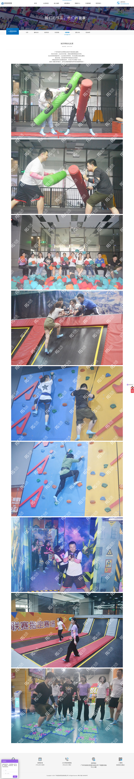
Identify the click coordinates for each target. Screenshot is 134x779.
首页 (35, 3)
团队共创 (77, 32)
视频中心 (77, 3)
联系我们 (98, 3)
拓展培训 (46, 32)
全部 (27, 32)
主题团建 (88, 3)
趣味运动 (36, 32)
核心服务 (56, 3)
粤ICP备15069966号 (83, 775)
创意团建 (67, 32)
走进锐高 (46, 3)
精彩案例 (67, 3)
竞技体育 (88, 32)
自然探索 (57, 32)
